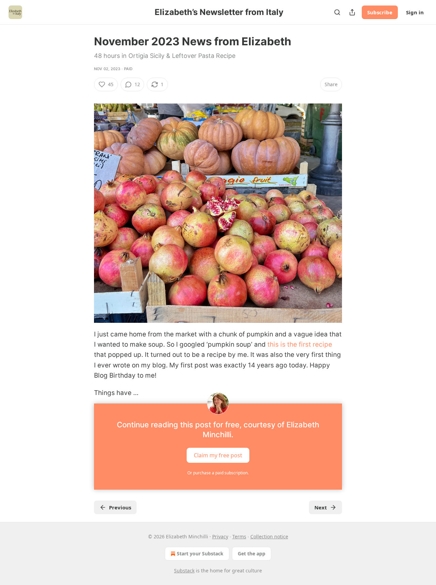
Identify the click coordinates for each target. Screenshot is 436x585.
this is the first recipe (299, 344)
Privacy (220, 536)
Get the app (251, 553)
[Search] (337, 12)
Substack (184, 570)
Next (320, 507)
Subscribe (379, 12)
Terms (239, 536)
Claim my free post (218, 455)
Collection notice (269, 536)
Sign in (415, 12)
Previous (120, 507)
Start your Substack (200, 553)
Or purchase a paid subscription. (218, 473)
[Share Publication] (352, 12)
